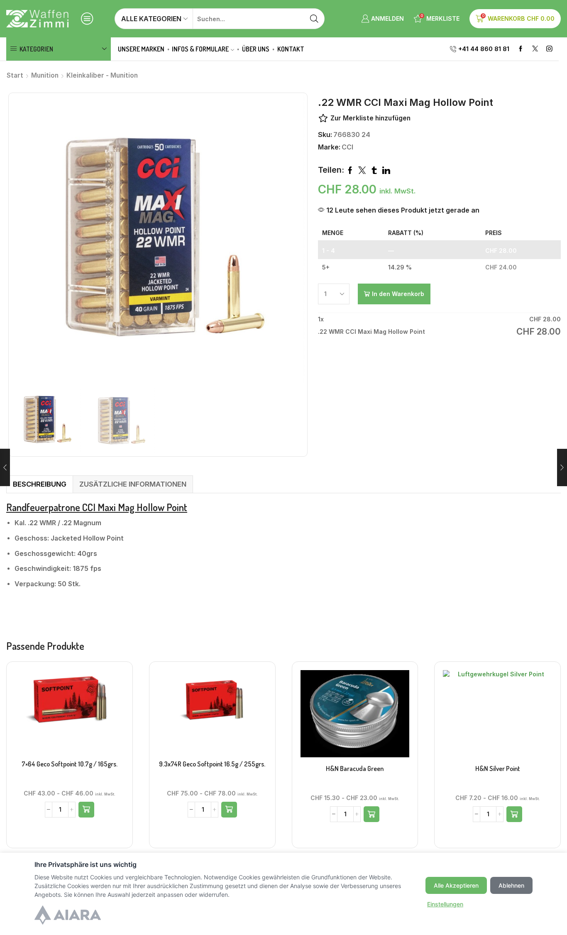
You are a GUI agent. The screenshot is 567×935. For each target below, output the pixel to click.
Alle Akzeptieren (456, 885)
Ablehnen (511, 885)
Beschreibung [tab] (39, 484)
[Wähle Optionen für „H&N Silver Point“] (514, 814)
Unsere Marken (141, 49)
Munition (45, 75)
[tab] (39, 484)
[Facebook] (521, 49)
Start (15, 75)
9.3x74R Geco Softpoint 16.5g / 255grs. (212, 764)
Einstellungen (445, 904)
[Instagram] (549, 49)
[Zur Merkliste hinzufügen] (52, 714)
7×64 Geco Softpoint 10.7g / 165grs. (69, 764)
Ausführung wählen (354, 716)
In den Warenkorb (398, 293)
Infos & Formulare (200, 49)
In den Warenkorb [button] (69, 714)
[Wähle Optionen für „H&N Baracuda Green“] (371, 814)
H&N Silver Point (497, 768)
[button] (86, 810)
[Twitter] (535, 49)
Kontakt (290, 49)
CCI (347, 147)
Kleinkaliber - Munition (102, 75)
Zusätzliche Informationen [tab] (132, 484)
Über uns (255, 49)
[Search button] (314, 19)
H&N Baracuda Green (355, 768)
